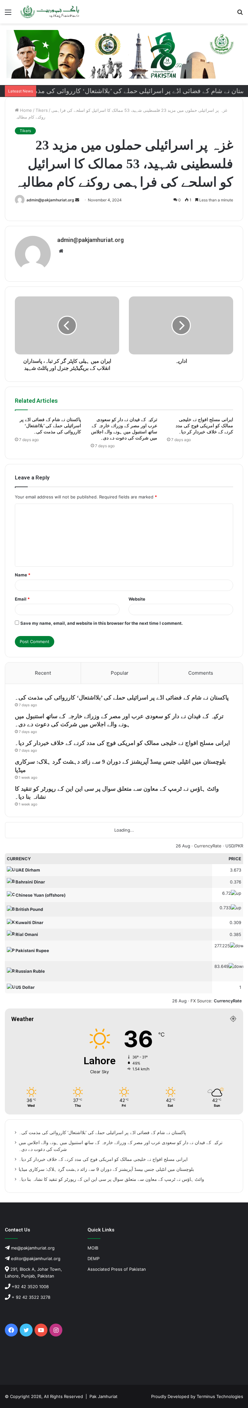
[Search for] (240, 14)
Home (25, 110)
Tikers (42, 110)
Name (22, 574)
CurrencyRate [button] (228, 1000)
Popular (120, 673)
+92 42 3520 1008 (29, 1286)
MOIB (93, 1247)
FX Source (201, 1000)
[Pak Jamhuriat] (50, 12)
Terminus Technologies (220, 1396)
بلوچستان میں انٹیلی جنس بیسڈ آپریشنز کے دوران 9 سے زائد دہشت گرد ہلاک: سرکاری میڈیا (106, 1169)
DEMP (93, 1258)
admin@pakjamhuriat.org (50, 200)
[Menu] (8, 14)
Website (137, 599)
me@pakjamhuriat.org (32, 1247)
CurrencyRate (208, 845)
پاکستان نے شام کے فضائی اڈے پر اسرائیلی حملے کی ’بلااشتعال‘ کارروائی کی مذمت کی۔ (50, 425)
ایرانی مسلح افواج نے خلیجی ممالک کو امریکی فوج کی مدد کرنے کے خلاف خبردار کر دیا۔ (204, 425)
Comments (200, 673)
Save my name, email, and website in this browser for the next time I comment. (101, 623)
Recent (43, 673)
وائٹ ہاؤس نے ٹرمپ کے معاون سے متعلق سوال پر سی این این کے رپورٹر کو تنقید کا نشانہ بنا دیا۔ (111, 1179)
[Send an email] (77, 200)
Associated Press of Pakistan (117, 1269)
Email (22, 599)
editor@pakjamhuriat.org (35, 1258)
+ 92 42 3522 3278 (30, 1297)
